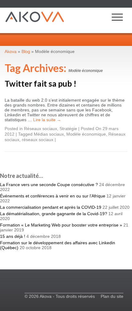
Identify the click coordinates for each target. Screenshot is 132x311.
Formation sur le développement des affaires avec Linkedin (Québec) (57, 245)
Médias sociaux (49, 134)
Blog (25, 51)
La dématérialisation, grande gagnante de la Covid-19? (53, 213)
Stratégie (68, 128)
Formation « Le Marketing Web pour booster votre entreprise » (61, 225)
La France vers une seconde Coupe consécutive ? (49, 184)
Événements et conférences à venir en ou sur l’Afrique (52, 195)
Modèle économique (86, 134)
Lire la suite (47, 119)
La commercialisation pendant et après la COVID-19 (50, 207)
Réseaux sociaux (40, 128)
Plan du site (112, 296)
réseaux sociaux (37, 139)
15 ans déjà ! (12, 236)
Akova (11, 51)
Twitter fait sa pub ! (40, 83)
